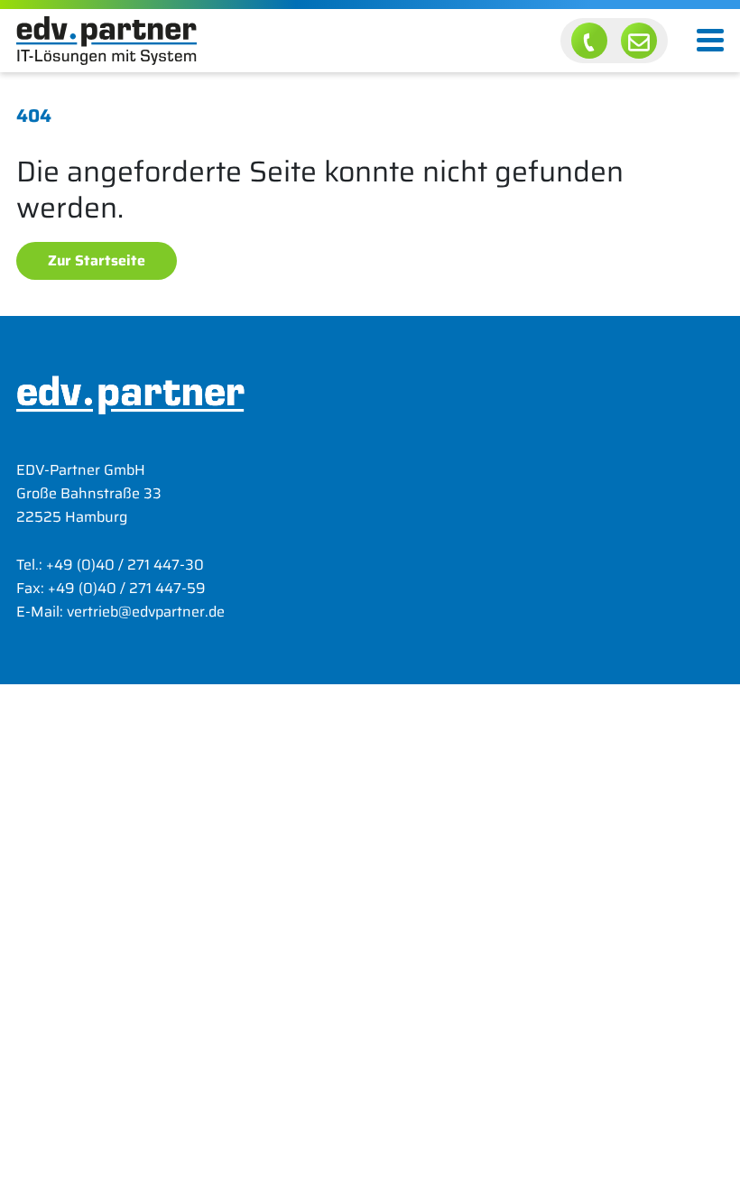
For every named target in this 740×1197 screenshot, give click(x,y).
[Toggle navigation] (710, 40)
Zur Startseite (96, 260)
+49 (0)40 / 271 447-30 (125, 564)
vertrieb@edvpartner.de (146, 611)
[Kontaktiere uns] (589, 41)
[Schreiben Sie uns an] (639, 41)
